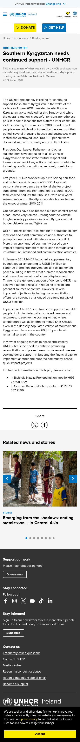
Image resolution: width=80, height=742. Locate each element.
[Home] (23, 14)
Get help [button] (56, 27)
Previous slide (7, 479)
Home (6, 38)
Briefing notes (40, 38)
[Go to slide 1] (27, 539)
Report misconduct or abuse (22, 671)
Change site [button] (53, 4)
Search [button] (60, 16)
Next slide (73, 479)
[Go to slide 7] (51, 539)
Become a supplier (15, 684)
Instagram (14, 600)
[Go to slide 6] (47, 539)
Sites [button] (75, 16)
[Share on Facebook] (44, 425)
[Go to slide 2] (31, 539)
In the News (21, 38)
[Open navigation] (5, 14)
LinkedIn (50, 600)
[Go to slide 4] (39, 539)
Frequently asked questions (21, 653)
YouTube (32, 600)
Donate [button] (67, 16)
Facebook (5, 600)
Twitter (23, 600)
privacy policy (29, 719)
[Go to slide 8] (55, 539)
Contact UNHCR (14, 659)
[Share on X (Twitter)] (34, 425)
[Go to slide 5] (43, 539)
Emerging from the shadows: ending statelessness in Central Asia (38, 520)
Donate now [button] (14, 574)
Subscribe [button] (13, 633)
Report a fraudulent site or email (24, 678)
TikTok (41, 600)
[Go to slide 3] (35, 539)
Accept (40, 733)
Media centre (12, 665)
